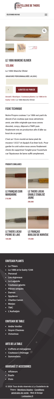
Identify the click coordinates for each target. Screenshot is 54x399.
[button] (44, 30)
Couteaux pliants (28, 97)
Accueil (8, 97)
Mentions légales (25, 390)
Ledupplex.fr (27, 396)
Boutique (16, 97)
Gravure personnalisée (21, 76)
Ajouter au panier (26, 89)
